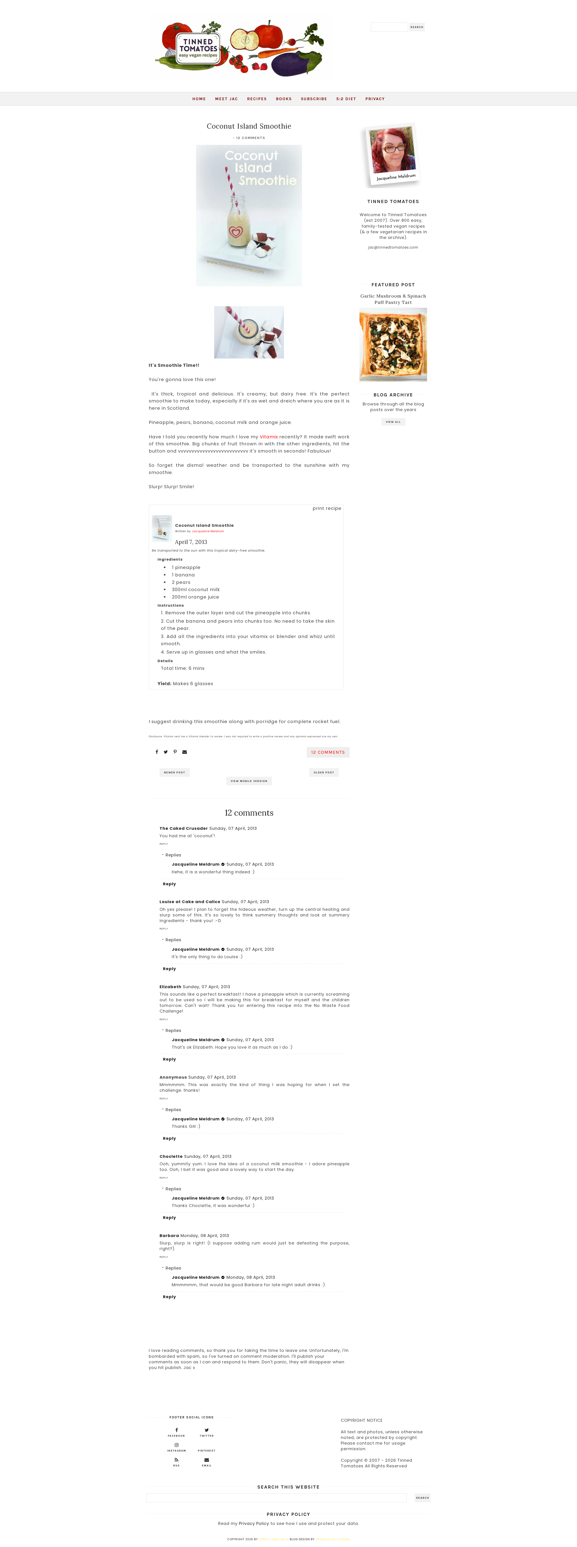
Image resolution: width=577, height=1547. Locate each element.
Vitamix (269, 437)
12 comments (250, 138)
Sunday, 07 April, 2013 (233, 828)
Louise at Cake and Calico (190, 901)
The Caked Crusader (184, 828)
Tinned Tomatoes (272, 1539)
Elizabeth (170, 987)
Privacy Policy (254, 1523)
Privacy (375, 98)
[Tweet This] (166, 752)
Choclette (171, 1156)
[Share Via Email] (184, 752)
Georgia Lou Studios (333, 1539)
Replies (173, 855)
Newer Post (174, 772)
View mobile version (249, 781)
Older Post (324, 772)
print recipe (327, 508)
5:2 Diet (346, 98)
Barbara (169, 1235)
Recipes (257, 98)
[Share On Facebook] (157, 752)
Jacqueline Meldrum (208, 531)
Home (199, 98)
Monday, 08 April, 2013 (205, 1235)
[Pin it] (175, 752)
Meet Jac (226, 98)
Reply (164, 844)
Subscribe (314, 98)
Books (284, 98)
